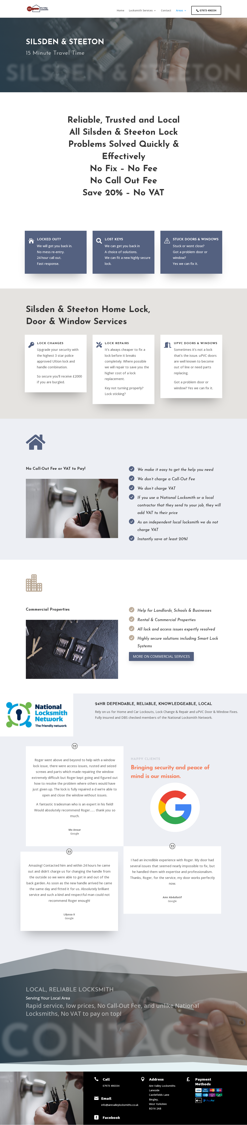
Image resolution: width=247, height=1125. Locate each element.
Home (120, 10)
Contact (166, 10)
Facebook (111, 1117)
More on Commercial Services (161, 656)
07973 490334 (208, 10)
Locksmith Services (141, 10)
